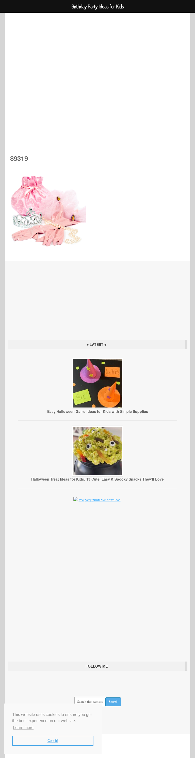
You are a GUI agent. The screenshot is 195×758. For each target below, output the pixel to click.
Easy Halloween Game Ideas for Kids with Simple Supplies (97, 411)
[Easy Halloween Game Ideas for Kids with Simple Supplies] (97, 407)
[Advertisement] (97, 299)
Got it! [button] (52, 741)
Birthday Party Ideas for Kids (97, 76)
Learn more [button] (23, 727)
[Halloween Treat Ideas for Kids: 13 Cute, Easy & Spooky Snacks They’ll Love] (97, 475)
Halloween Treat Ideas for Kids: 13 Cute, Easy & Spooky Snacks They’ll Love (97, 479)
